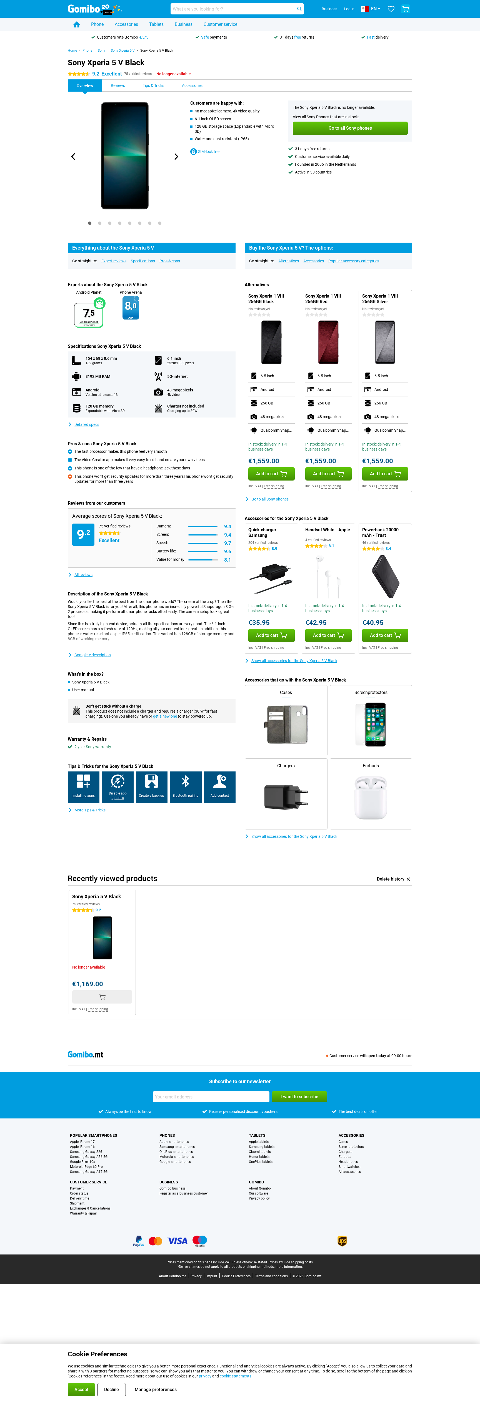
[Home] (77, 24)
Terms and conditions (271, 1276)
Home (72, 50)
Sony (101, 50)
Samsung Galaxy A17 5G (89, 1172)
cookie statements (235, 1376)
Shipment (77, 1203)
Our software (258, 1193)
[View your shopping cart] (405, 9)
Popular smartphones (93, 1135)
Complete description (92, 655)
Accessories (126, 24)
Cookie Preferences (236, 1276)
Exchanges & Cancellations (90, 1208)
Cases (343, 1142)
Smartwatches (349, 1167)
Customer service (220, 24)
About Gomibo (260, 1188)
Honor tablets (259, 1157)
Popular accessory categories (353, 261)
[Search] (299, 8)
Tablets (156, 24)
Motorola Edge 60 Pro (86, 1167)
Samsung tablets (261, 1147)
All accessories (350, 1172)
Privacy (196, 1276)
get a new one (165, 716)
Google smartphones (175, 1162)
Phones (167, 1135)
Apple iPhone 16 (82, 1147)
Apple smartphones (174, 1142)
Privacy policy (259, 1198)
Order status (79, 1193)
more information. (289, 1267)
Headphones (348, 1162)
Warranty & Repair (83, 1213)
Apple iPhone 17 (82, 1142)
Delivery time (79, 1198)
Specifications (143, 261)
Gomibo (256, 1182)
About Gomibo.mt (172, 1276)
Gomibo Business (172, 1188)
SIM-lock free (209, 151)
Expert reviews (113, 261)
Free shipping (274, 486)
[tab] (89, 223)
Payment (77, 1188)
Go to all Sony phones (270, 499)
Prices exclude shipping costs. (291, 1262)
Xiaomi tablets (260, 1152)
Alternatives (288, 261)
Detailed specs (86, 424)
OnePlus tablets (260, 1162)
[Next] (175, 156)
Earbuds (345, 1157)
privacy (205, 1376)
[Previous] (73, 156)
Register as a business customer (183, 1193)
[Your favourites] (391, 9)
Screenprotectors (351, 1147)
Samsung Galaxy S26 (86, 1152)
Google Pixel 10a (82, 1162)
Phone (97, 24)
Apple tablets (259, 1142)
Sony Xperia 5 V (123, 50)
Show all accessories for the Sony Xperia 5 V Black (294, 660)
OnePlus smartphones (176, 1152)
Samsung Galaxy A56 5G (89, 1157)
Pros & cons (169, 261)
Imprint (211, 1276)
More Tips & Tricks (90, 810)
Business (183, 24)
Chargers (345, 1152)
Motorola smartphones (176, 1157)
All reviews (83, 574)
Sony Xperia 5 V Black (156, 50)
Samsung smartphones (177, 1147)
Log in (349, 9)
